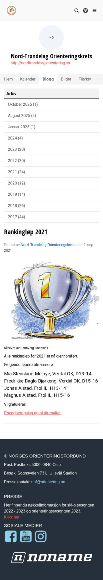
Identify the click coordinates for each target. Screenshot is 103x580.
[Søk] (76, 10)
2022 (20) (16, 160)
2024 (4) (15, 138)
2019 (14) (16, 194)
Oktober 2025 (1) (23, 104)
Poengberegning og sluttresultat (32, 412)
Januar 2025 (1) (21, 126)
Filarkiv (84, 79)
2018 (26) (16, 205)
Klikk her (12, 517)
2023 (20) (16, 149)
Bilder (66, 79)
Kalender (28, 79)
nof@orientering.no (48, 482)
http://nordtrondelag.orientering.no (40, 62)
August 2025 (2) (22, 115)
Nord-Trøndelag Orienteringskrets (48, 244)
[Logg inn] (85, 10)
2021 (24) (16, 172)
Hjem (8, 79)
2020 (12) (16, 183)
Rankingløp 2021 (25, 231)
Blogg (48, 79)
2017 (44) (16, 216)
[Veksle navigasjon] (94, 10)
